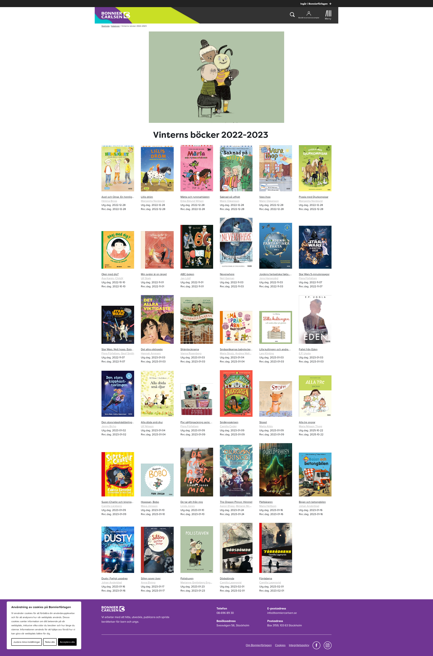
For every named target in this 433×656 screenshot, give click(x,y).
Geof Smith (127, 353)
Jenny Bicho (108, 426)
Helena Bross (109, 201)
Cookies (280, 645)
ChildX (119, 278)
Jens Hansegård (268, 278)
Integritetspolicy (299, 645)
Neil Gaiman (227, 278)
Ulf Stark (146, 278)
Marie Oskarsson (229, 201)
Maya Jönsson (149, 506)
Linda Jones (187, 506)
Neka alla (50, 642)
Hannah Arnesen (151, 353)
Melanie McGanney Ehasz (251, 506)
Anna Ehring (148, 582)
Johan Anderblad (309, 506)
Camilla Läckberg (111, 506)
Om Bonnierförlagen (259, 645)
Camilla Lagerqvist (231, 582)
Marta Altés (266, 426)
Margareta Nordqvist (153, 201)
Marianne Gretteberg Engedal (197, 582)
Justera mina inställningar (26, 642)
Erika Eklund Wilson (192, 201)
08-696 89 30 (225, 613)
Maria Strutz (227, 353)
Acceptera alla (67, 642)
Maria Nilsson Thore (310, 426)
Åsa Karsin (107, 278)
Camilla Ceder (228, 426)
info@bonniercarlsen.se (282, 613)
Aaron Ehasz (227, 506)
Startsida (105, 26)
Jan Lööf (185, 278)
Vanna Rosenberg (190, 353)
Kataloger (115, 26)
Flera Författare (308, 278)
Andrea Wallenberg (246, 353)
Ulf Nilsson (147, 426)
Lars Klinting (266, 353)
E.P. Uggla (305, 353)
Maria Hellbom (267, 506)
